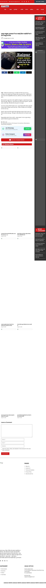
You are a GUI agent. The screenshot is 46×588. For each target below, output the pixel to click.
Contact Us (28, 468)
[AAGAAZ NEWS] (5, 6)
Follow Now (27, 134)
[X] (28, 1)
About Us (27, 466)
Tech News (3, 574)
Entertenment (4, 568)
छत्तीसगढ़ (31, 9)
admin (6, 38)
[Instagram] (24, 1)
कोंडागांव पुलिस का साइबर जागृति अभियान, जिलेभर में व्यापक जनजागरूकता (40, 38)
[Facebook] (22, 1)
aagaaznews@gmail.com (15, 1)
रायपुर (6, 121)
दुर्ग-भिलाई (15, 9)
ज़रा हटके (42, 9)
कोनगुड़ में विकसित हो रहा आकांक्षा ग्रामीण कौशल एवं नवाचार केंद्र (39, 44)
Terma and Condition (30, 470)
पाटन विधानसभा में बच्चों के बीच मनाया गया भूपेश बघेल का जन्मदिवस (40, 33)
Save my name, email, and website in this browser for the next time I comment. (16, 449)
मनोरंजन (26, 9)
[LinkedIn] (26, 1)
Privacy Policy (29, 471)
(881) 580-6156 (4, 1)
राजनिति (22, 9)
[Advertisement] (16, 23)
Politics (2, 572)
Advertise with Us (29, 473)
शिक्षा (5, 9)
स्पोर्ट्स (38, 9)
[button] (43, 12)
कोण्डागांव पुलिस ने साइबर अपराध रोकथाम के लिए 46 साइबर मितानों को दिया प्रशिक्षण (40, 23)
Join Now (28, 128)
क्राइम (11, 9)
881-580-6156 (27, 575)
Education (3, 570)
